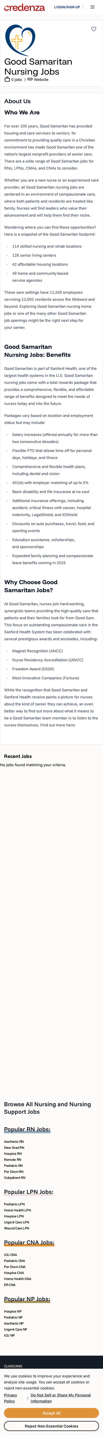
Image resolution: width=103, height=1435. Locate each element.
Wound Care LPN (16, 1228)
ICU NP (9, 1335)
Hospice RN (13, 1153)
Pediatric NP (13, 1317)
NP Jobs (37, 1299)
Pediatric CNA (14, 1260)
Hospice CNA (14, 1272)
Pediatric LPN (14, 1204)
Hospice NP (13, 1311)
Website (37, 79)
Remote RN (12, 1159)
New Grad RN (14, 1147)
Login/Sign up (67, 7)
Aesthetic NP (14, 1323)
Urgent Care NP (15, 1329)
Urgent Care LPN (16, 1222)
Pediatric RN (13, 1165)
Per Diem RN (13, 1171)
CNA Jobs (39, 1242)
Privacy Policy (10, 1397)
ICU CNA (10, 1254)
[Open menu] (92, 7)
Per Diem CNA (15, 1266)
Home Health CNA (17, 1279)
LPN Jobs (39, 1191)
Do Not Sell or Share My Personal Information (61, 1397)
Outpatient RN (14, 1177)
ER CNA (10, 1285)
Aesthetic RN (14, 1141)
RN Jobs (37, 1129)
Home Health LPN (17, 1210)
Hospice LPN (14, 1216)
